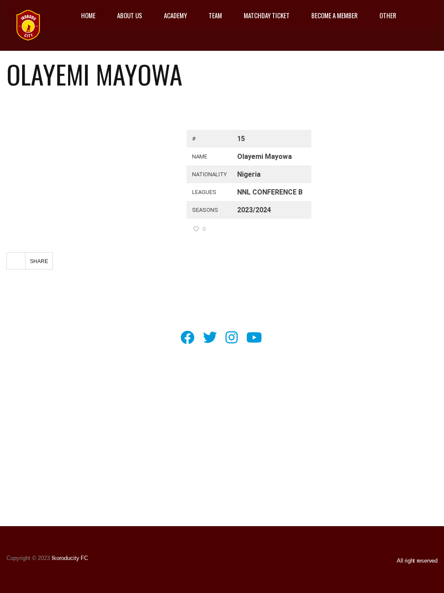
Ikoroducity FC (69, 558)
